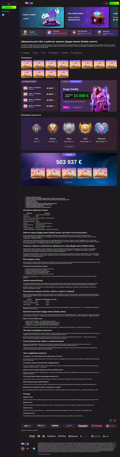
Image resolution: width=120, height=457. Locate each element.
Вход (9, 3)
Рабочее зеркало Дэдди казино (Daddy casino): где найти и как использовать (45, 198)
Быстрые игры (6, 11)
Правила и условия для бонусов (29, 430)
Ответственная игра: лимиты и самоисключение (38, 207)
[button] (22, 17)
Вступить (66, 107)
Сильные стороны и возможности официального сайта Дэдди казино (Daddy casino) (47, 199)
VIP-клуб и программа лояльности (35, 205)
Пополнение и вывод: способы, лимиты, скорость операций (41, 203)
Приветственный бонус (32, 202)
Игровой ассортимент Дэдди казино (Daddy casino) (39, 204)
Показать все (69, 182)
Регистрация (9, 7)
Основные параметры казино (33, 197)
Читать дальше (77, 107)
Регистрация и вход (31, 200)
